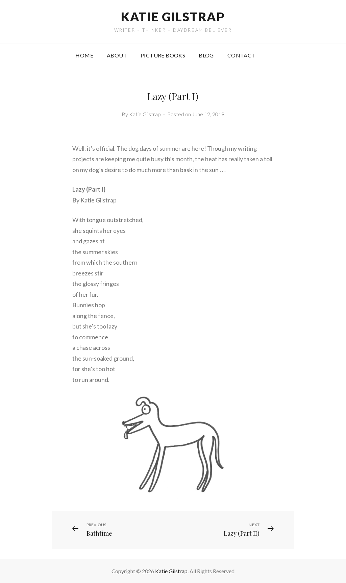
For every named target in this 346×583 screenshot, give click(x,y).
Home (84, 55)
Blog (206, 55)
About (117, 55)
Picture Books (163, 55)
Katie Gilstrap (173, 16)
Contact (241, 55)
